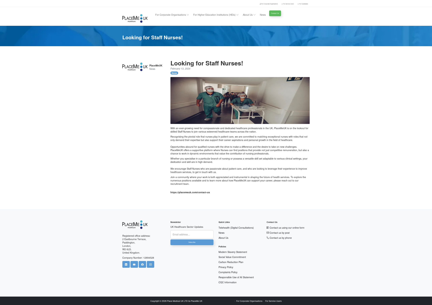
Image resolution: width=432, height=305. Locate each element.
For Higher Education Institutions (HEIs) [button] (214, 14)
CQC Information (228, 282)
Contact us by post (279, 232)
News (263, 14)
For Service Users (288, 4)
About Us (223, 237)
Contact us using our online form (286, 227)
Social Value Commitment (232, 257)
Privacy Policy (226, 267)
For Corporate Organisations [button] (171, 14)
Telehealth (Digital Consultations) (236, 227)
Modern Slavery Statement (233, 252)
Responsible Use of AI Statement (236, 277)
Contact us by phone (280, 237)
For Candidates (303, 4)
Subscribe (191, 242)
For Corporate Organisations (269, 4)
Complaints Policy (228, 272)
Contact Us (275, 13)
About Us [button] (248, 14)
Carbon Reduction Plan (231, 262)
